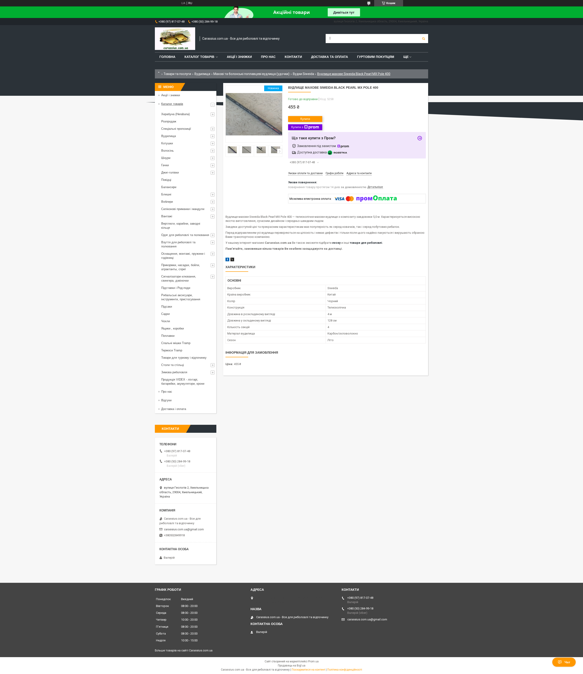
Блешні (166, 194)
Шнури (165, 158)
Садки (165, 314)
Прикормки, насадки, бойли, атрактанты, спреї (180, 267)
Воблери (167, 201)
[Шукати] (423, 38)
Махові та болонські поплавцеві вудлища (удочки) (251, 74)
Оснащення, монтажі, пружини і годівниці (183, 255)
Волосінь (167, 150)
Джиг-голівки (170, 172)
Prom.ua (313, 661)
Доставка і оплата (173, 409)
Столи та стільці (172, 365)
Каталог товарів (199, 57)
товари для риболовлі (366, 242)
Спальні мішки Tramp (175, 343)
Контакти (293, 57)
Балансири (168, 187)
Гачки (165, 165)
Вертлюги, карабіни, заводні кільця (180, 225)
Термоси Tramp (171, 350)
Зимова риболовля (174, 372)
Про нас (268, 57)
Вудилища (202, 74)
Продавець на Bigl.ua (291, 665)
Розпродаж (168, 121)
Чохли (165, 321)
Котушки (167, 143)
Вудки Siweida (303, 74)
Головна (167, 57)
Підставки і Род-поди (175, 288)
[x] (232, 260)
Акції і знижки (239, 57)
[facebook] (227, 260)
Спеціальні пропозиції (176, 128)
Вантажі (166, 216)
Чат (567, 662)
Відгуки (166, 400)
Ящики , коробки (172, 328)
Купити (305, 119)
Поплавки (167, 335)
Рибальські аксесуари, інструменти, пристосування (180, 297)
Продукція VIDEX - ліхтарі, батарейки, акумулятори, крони (182, 381)
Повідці (166, 179)
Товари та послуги (177, 74)
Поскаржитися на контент (308, 669)
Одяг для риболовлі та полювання (185, 235)
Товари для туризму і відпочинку (184, 357)
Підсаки (166, 306)
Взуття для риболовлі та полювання (178, 244)
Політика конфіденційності (344, 669)
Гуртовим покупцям (375, 57)
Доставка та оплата (329, 57)
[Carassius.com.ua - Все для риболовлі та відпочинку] (175, 38)
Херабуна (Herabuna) (175, 114)
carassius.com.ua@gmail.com (184, 529)
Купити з (297, 127)
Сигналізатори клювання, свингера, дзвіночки (178, 278)
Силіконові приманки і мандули (182, 209)
